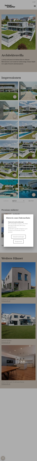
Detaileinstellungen (18, 237)
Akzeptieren (18, 241)
